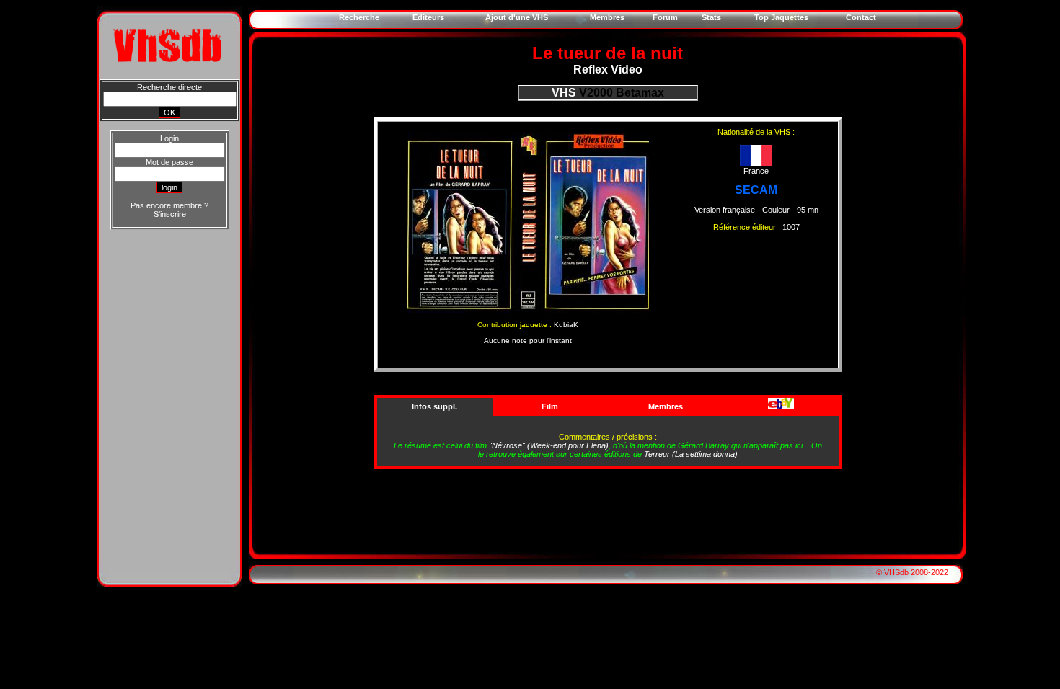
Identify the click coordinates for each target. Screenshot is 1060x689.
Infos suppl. (434, 406)
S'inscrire (170, 214)
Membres (665, 406)
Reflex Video (607, 69)
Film (550, 406)
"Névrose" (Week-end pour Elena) (549, 445)
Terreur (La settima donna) (691, 454)
